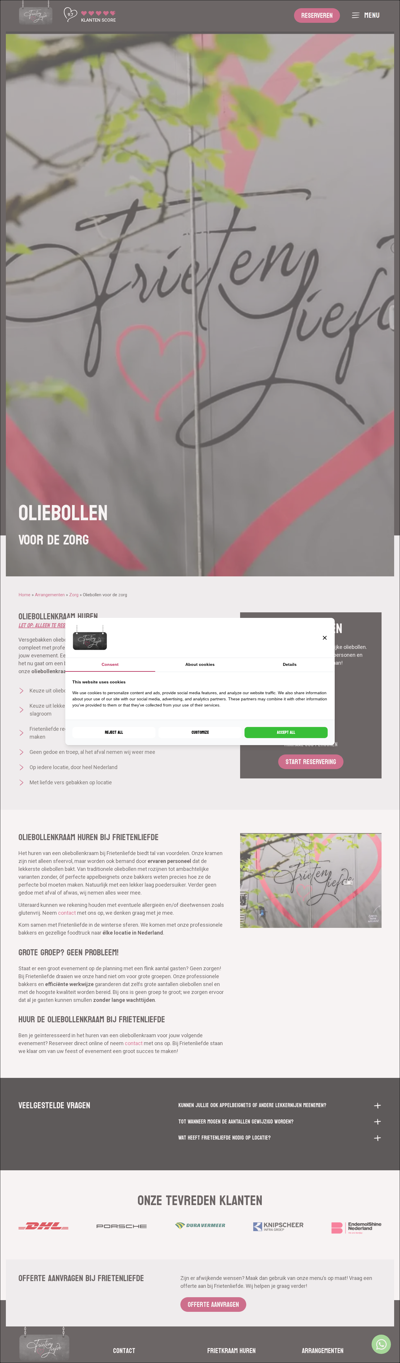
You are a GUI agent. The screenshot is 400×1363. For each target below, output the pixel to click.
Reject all (114, 732)
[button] (325, 638)
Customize (200, 732)
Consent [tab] (110, 664)
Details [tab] (290, 664)
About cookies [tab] (200, 664)
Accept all (286, 732)
